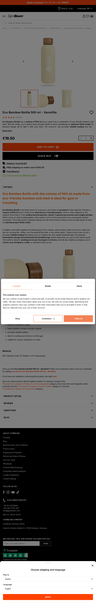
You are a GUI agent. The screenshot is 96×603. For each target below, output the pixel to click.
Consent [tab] (16, 286)
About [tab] (79, 286)
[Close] (92, 565)
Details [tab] (48, 286)
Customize (46, 319)
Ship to (6, 575)
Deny (17, 319)
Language (7, 584)
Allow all (78, 319)
